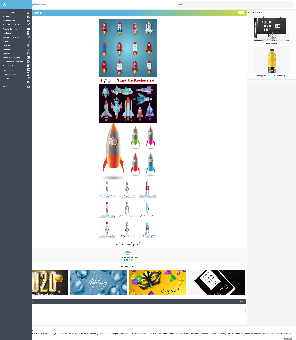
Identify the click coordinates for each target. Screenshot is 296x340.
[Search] (290, 4)
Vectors (241, 13)
